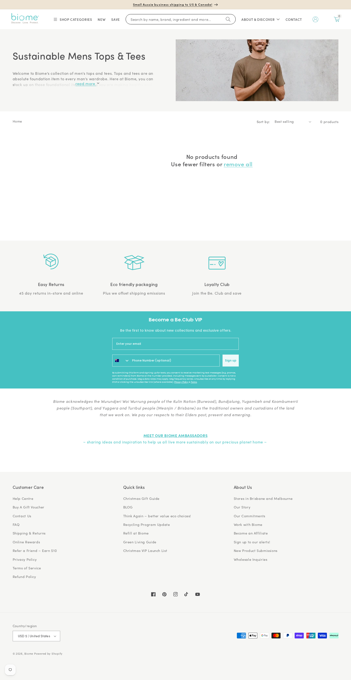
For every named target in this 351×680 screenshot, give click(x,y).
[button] (72, 19)
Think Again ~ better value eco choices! (157, 515)
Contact (294, 19)
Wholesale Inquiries (250, 559)
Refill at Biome (136, 533)
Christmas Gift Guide (141, 498)
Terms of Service (27, 568)
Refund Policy (24, 576)
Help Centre (23, 498)
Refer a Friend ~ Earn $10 (35, 550)
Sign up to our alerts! (252, 542)
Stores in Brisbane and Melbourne (263, 498)
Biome (28, 653)
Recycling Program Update (146, 524)
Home (17, 121)
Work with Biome (248, 524)
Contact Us (22, 515)
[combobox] (121, 360)
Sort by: (263, 121)
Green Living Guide (139, 542)
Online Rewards (26, 542)
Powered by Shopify (48, 653)
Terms (194, 382)
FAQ (16, 524)
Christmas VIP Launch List (145, 550)
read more (85, 83)
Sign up (230, 360)
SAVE (115, 19)
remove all (238, 163)
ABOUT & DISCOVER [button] (258, 19)
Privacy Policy (181, 382)
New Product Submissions (256, 550)
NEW (102, 19)
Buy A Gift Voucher (28, 507)
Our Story (242, 507)
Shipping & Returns (29, 533)
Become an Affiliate (251, 533)
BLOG (128, 507)
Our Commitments (249, 515)
